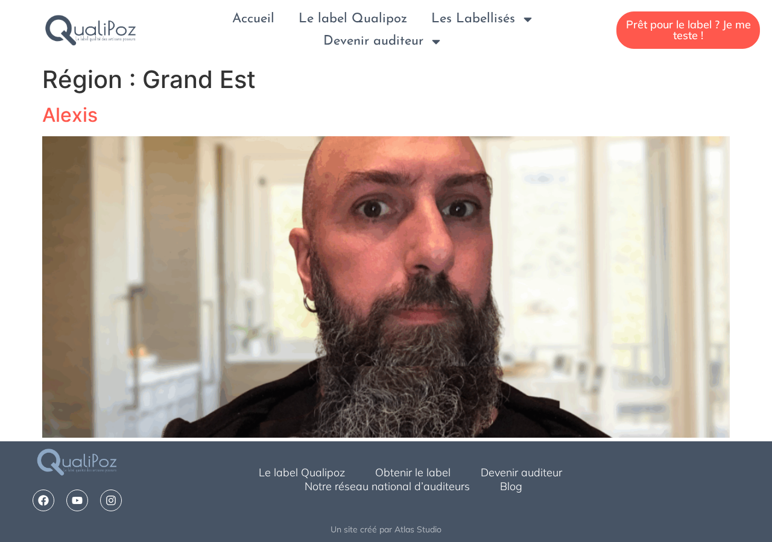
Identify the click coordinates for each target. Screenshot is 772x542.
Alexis (70, 115)
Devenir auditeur (373, 41)
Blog (511, 486)
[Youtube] (77, 500)
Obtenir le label (413, 472)
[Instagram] (111, 500)
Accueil (253, 19)
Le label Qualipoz (353, 19)
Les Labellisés (473, 19)
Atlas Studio (417, 529)
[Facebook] (43, 500)
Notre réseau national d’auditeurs (387, 486)
